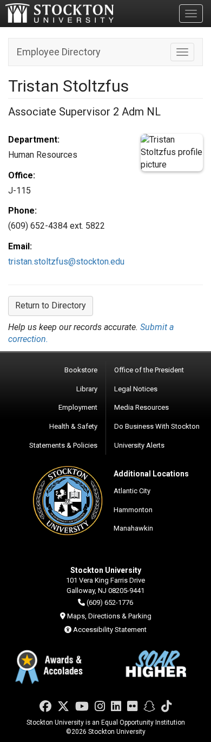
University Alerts (139, 445)
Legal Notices (135, 389)
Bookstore (80, 370)
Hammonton (133, 510)
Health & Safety (73, 426)
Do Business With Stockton (157, 426)
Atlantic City (132, 491)
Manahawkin (133, 528)
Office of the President (149, 370)
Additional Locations (151, 473)
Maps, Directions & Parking (109, 616)
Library (86, 389)
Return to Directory (50, 305)
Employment (77, 407)
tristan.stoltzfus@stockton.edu (66, 261)
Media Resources (141, 407)
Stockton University (59, 13)
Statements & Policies (63, 445)
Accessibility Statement (110, 629)
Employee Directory (59, 51)
